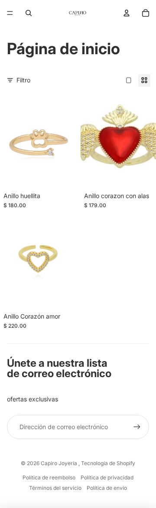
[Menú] (10, 13)
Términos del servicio (55, 488)
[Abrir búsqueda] (28, 13)
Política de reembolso (49, 477)
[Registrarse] (137, 427)
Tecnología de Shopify (108, 463)
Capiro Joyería (59, 463)
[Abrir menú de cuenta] (126, 13)
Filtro (23, 80)
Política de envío (107, 488)
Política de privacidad (107, 477)
